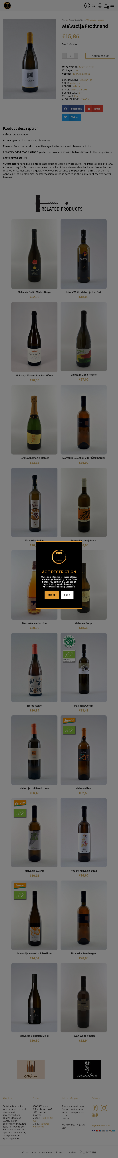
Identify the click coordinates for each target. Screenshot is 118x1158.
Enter (52, 595)
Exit (67, 595)
